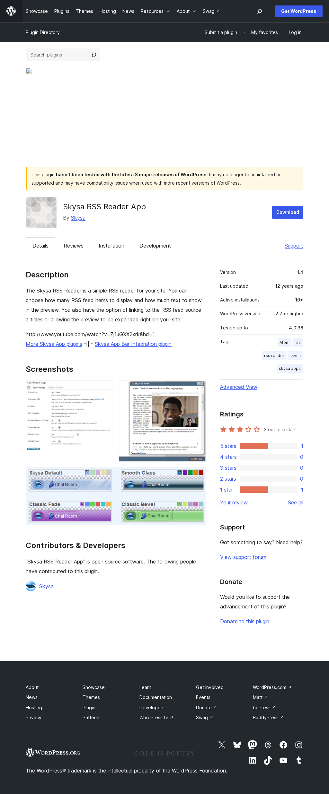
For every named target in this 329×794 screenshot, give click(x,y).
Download (287, 212)
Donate (206, 707)
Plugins (90, 707)
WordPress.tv (156, 717)
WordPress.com (272, 687)
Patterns (92, 717)
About (32, 687)
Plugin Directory (43, 32)
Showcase (94, 687)
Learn (145, 687)
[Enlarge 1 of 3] (105, 389)
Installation (111, 245)
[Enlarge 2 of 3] (197, 389)
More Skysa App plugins (54, 344)
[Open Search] (260, 11)
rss (298, 342)
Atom (284, 342)
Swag (204, 717)
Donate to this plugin (244, 621)
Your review (234, 502)
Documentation (155, 697)
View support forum (243, 557)
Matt (260, 697)
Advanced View (238, 387)
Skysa (78, 217)
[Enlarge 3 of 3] (197, 475)
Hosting (34, 707)
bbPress (264, 707)
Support (294, 245)
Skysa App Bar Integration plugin (133, 344)
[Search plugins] (93, 54)
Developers (151, 707)
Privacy (33, 717)
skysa (295, 355)
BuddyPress (268, 717)
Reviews (74, 245)
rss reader (274, 355)
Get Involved (210, 687)
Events (203, 697)
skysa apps (290, 368)
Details (40, 245)
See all (295, 502)
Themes (91, 697)
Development (155, 245)
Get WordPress (298, 11)
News (32, 697)
